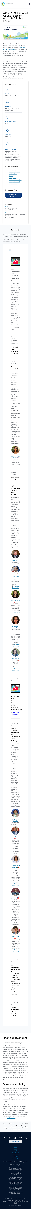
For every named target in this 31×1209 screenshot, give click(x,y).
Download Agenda (12, 195)
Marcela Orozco (9, 213)
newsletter (17, 1128)
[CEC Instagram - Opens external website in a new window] (15, 1138)
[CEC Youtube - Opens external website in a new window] (20, 1138)
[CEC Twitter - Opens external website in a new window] (26, 1138)
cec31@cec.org (11, 1118)
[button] (10, 249)
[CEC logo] (7, 4)
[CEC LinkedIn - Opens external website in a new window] (4, 1138)
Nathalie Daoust (9, 207)
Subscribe (15, 1141)
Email (15, 1203)
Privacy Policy (15, 1159)
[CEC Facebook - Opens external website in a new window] (9, 1138)
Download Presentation (15, 587)
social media (16, 1130)
